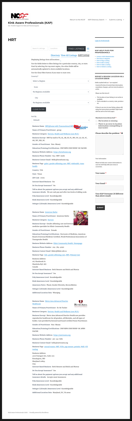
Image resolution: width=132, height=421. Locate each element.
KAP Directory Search (96, 20)
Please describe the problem (109, 133)
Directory (55, 55)
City (36, 98)
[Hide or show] (60, 60)
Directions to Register (103, 58)
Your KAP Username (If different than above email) (109, 195)
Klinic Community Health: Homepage (67, 243)
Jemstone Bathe (51, 212)
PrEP (82, 347)
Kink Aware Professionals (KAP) (30, 22)
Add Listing (83, 55)
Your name (100, 173)
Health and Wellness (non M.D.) (67, 134)
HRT (68, 163)
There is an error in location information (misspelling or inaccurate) (110, 126)
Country (34, 76)
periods (77, 347)
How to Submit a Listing (104, 67)
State (36, 87)
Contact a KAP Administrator (105, 56)
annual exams (49, 347)
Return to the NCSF (77, 20)
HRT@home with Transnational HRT (59, 126)
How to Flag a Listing (103, 60)
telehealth (75, 163)
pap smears (69, 347)
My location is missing (108, 121)
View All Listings (69, 55)
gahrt (46, 163)
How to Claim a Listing (103, 65)
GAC (45, 255)
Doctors (51, 134)
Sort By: (34, 116)
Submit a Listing (115, 20)
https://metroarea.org (62, 335)
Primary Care (75, 255)
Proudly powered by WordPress (39, 412)
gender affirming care (57, 163)
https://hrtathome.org (62, 152)
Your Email (101, 183)
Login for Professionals (102, 41)
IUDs (62, 347)
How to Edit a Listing (103, 63)
